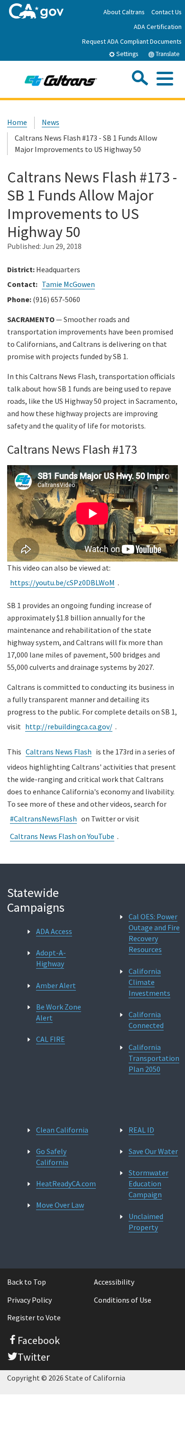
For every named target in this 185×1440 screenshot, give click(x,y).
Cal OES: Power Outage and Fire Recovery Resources (154, 933)
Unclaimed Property (146, 1221)
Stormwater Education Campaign (148, 1183)
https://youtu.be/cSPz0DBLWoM (62, 582)
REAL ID (141, 1130)
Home (17, 122)
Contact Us (166, 12)
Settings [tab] (126, 54)
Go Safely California (52, 1156)
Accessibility (114, 1282)
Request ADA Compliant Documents (132, 41)
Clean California (62, 1130)
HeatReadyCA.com (66, 1183)
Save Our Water (153, 1151)
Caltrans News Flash (59, 751)
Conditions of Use (122, 1300)
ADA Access (54, 931)
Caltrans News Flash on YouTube (62, 836)
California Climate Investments (149, 982)
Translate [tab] (167, 54)
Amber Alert (56, 985)
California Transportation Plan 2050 (154, 1058)
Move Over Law (60, 1205)
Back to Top (26, 1282)
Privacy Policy (29, 1300)
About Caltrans (124, 12)
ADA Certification (158, 26)
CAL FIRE (50, 1039)
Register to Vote (34, 1317)
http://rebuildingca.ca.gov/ (68, 726)
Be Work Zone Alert (58, 1012)
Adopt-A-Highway (51, 958)
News (50, 122)
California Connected (146, 1020)
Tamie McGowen (68, 284)
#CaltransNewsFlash (43, 818)
